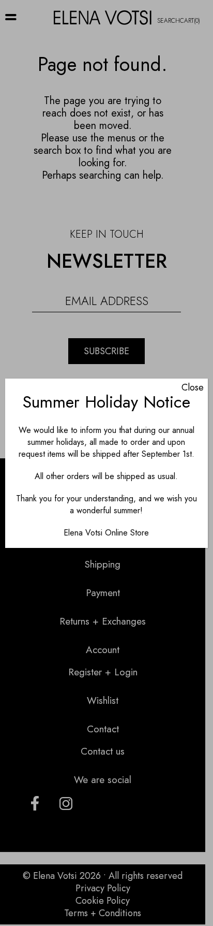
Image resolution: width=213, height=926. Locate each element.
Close (192, 387)
